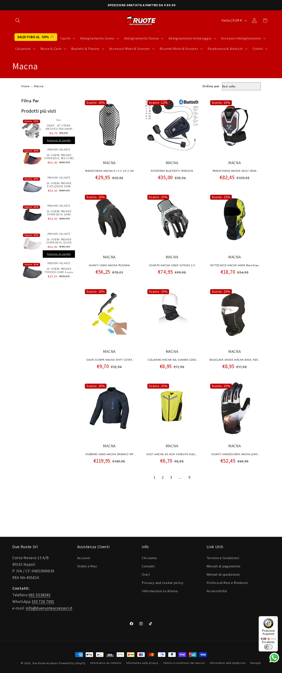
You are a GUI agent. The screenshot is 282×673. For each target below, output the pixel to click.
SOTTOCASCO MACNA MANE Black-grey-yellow (234, 266)
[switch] (268, 646)
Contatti (148, 566)
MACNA (109, 162)
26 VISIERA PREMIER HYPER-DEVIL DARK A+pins (59, 213)
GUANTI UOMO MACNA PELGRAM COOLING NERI (109, 266)
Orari (146, 574)
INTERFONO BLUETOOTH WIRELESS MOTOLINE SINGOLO (172, 171)
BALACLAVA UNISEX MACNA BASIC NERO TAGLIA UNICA (235, 360)
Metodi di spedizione (223, 574)
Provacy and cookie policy (163, 582)
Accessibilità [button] (217, 591)
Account (83, 558)
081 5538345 (39, 595)
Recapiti (255, 663)
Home (25, 86)
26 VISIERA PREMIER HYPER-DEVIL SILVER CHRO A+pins (58, 241)
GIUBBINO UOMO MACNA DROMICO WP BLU (109, 454)
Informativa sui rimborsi (105, 663)
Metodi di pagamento (224, 566)
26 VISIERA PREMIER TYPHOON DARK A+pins (59, 270)
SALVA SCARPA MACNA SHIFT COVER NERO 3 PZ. (109, 360)
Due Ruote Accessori (45, 663)
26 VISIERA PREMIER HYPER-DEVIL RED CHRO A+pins (59, 157)
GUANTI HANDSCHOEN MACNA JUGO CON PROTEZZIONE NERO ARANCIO (235, 454)
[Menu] (275, 618)
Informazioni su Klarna (160, 591)
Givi (59, 120)
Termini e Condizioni (223, 558)
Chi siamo (149, 558)
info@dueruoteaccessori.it (49, 608)
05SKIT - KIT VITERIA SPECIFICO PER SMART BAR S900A (58, 127)
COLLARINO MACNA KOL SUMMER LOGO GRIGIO (172, 360)
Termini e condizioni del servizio (184, 663)
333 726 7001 (43, 601)
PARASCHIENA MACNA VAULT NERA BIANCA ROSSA (235, 171)
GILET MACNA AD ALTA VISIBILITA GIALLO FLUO (172, 454)
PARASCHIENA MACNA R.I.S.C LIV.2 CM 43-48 (109, 171)
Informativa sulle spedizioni (228, 663)
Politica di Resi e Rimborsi (227, 582)
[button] (17, 20)
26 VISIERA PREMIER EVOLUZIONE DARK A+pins (59, 185)
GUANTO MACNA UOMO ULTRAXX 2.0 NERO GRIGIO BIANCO (172, 266)
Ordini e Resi (87, 566)
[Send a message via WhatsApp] (274, 657)
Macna (39, 86)
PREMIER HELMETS (58, 150)
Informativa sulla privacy (142, 663)
